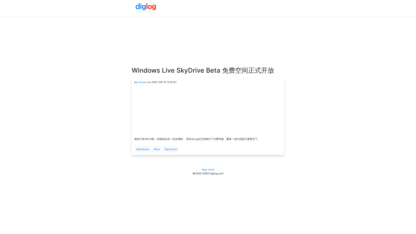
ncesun (142, 82)
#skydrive (171, 149)
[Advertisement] (208, 43)
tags (204, 169)
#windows (142, 149)
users (211, 169)
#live (157, 149)
